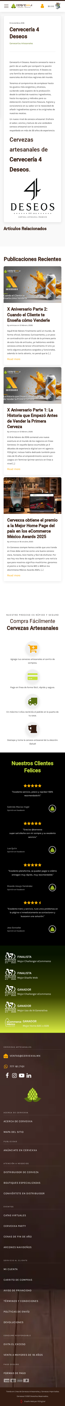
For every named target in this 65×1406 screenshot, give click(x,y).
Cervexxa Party (15, 1226)
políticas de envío (17, 1311)
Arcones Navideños (18, 1247)
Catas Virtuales (15, 1215)
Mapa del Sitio (14, 1132)
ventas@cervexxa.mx (25, 1055)
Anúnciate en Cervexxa (20, 1150)
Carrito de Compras (18, 1279)
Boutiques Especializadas (22, 1182)
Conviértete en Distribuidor (24, 1193)
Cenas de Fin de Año (18, 1236)
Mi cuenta (11, 1269)
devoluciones (13, 1322)
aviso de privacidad (18, 1290)
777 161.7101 (17, 1066)
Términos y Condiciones (21, 1301)
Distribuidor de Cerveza (21, 1172)
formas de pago (15, 1373)
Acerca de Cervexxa (18, 1121)
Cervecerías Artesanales (21, 43)
